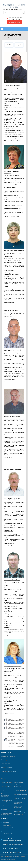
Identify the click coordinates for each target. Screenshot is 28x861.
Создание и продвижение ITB (8, 859)
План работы (19, 44)
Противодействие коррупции (18, 783)
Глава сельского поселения (8, 756)
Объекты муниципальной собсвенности (5, 795)
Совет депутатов (5, 763)
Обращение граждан (6, 782)
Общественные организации (18, 806)
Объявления (4, 775)
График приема (9, 44)
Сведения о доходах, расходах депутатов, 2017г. (16, 724)
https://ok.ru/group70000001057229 (12, 852)
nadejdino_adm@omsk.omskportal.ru (12, 840)
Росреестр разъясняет (20, 798)
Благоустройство (18, 786)
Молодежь (4, 809)
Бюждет (3, 790)
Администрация (5, 760)
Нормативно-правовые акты (8, 771)
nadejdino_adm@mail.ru (9, 838)
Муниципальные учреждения (18, 802)
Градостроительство (6, 786)
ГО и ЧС (3, 805)
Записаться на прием (14, 22)
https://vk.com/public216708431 (11, 848)
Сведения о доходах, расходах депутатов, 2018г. (16, 728)
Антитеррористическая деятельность (6, 813)
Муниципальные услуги (7, 767)
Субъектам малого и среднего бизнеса (6, 801)
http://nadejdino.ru (18, 844)
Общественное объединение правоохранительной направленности (19, 812)
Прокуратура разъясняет (20, 794)
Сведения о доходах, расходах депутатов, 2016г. (16, 720)
